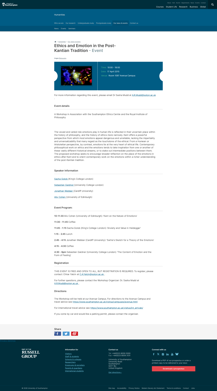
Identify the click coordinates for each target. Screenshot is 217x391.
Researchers (70, 362)
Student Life (171, 7)
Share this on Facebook (54, 333)
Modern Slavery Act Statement (153, 388)
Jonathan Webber (63, 191)
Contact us (134, 23)
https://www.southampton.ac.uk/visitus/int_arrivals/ (116, 308)
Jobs (193, 388)
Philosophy (62, 58)
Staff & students (72, 356)
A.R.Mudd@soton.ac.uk (144, 95)
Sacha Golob (61, 179)
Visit (173, 3)
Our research (70, 23)
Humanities (59, 15)
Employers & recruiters (75, 365)
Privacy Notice (134, 388)
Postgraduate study (103, 23)
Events (197, 3)
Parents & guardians (73, 368)
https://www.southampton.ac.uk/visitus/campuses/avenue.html (105, 301)
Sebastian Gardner (64, 185)
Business (194, 7)
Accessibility (121, 388)
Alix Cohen (60, 197)
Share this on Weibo (74, 334)
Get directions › (115, 372)
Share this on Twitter (66, 334)
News (192, 3)
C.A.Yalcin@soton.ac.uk (92, 274)
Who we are (58, 23)
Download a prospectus (173, 369)
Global (203, 7)
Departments (185, 3)
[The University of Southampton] (10, 4)
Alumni (178, 3)
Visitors (68, 354)
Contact (203, 3)
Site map (111, 388)
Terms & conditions (174, 388)
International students (74, 371)
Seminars (71, 28)
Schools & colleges (73, 359)
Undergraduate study (86, 23)
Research (183, 7)
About (169, 3)
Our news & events (120, 23)
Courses (160, 7)
